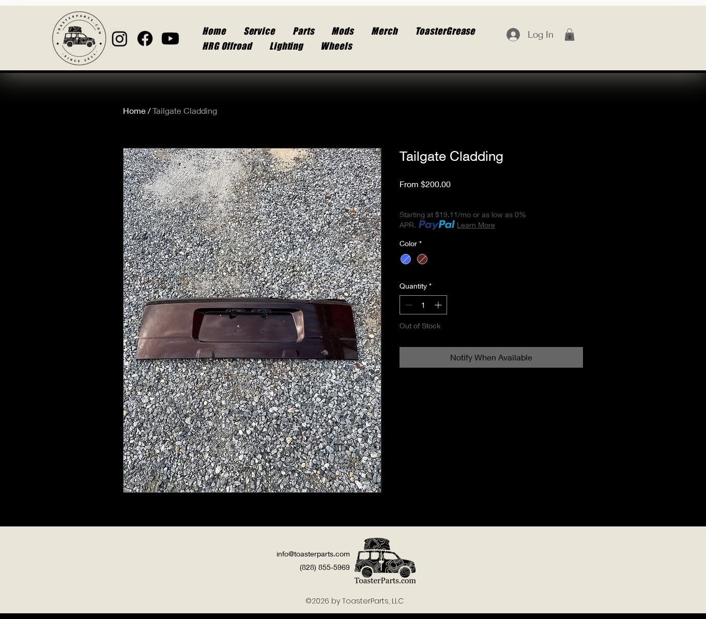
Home (134, 110)
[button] (569, 34)
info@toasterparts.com (313, 553)
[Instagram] (120, 38)
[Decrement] (407, 305)
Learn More (476, 224)
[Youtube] (170, 38)
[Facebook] (145, 38)
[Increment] (439, 305)
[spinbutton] (423, 305)
